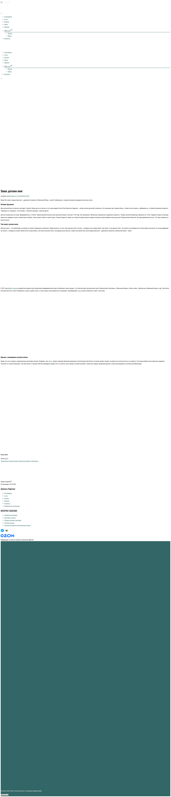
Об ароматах (8, 17)
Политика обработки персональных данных (17, 525)
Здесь (80, 291)
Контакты (7, 38)
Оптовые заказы (9, 523)
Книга (6, 24)
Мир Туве (49, 361)
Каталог (6, 22)
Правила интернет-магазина (12, 520)
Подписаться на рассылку (12, 506)
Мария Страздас (13, 288)
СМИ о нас (7, 31)
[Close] (85, 787)
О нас (6, 19)
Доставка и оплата (10, 518)
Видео (10, 36)
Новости (6, 27)
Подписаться (4, 795)
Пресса (10, 33)
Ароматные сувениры (10, 515)
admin (8, 196)
